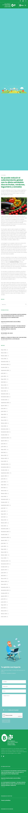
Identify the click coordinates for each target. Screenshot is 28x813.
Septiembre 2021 (5, 505)
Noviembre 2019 (5, 563)
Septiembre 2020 (5, 537)
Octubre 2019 (4, 566)
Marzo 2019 (3, 578)
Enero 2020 (3, 558)
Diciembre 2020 (4, 528)
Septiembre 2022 (5, 473)
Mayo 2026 (3, 349)
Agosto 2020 (4, 540)
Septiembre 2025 (5, 370)
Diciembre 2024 (4, 393)
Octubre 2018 (4, 593)
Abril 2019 (3, 575)
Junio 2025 (3, 376)
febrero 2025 (4, 388)
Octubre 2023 (4, 434)
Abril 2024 (3, 417)
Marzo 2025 (3, 385)
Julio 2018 (3, 599)
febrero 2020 (4, 555)
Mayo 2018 (3, 605)
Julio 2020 (3, 543)
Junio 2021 (3, 511)
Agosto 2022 (4, 476)
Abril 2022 (3, 487)
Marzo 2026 (3, 352)
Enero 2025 (3, 391)
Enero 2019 (3, 584)
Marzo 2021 (3, 520)
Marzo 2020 (3, 552)
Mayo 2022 (3, 484)
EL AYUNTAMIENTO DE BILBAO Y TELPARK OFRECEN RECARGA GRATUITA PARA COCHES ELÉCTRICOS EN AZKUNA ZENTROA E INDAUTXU (13, 327)
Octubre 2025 (4, 367)
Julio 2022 (3, 478)
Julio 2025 (3, 373)
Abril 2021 (3, 517)
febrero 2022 (4, 493)
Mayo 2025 (3, 379)
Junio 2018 (3, 602)
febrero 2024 (4, 423)
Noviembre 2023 (5, 432)
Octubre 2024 (4, 399)
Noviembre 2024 (5, 396)
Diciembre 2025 (4, 361)
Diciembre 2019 (4, 561)
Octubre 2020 (4, 534)
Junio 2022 (3, 481)
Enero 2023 (3, 461)
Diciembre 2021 (4, 499)
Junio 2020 (3, 546)
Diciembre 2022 (4, 464)
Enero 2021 (3, 525)
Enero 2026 (3, 358)
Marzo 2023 (3, 455)
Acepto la (11, 710)
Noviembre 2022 (5, 467)
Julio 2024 (3, 408)
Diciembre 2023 (4, 429)
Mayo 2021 (3, 514)
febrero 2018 (4, 613)
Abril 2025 (3, 382)
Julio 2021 (3, 508)
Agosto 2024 (4, 405)
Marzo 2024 (3, 420)
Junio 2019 (3, 572)
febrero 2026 (4, 355)
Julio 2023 (3, 443)
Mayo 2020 (3, 549)
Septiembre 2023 (5, 437)
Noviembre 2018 (5, 590)
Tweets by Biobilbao (5, 800)
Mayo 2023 (3, 449)
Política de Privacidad (13, 710)
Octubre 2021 (4, 502)
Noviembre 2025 (5, 364)
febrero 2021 (4, 522)
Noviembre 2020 (5, 531)
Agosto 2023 (4, 440)
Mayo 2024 (3, 414)
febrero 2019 (4, 581)
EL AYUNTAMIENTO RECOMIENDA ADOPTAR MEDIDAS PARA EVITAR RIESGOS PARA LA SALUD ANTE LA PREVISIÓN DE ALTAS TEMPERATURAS (13, 316)
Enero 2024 (3, 426)
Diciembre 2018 (4, 587)
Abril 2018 (3, 607)
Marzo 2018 (3, 610)
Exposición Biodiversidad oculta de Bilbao (11, 321)
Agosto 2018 (4, 596)
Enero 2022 (3, 496)
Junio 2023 (3, 446)
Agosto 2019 (4, 569)
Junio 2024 (3, 411)
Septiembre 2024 (5, 402)
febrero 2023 (4, 458)
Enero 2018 (3, 616)
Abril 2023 (3, 452)
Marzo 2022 (3, 490)
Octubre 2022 (4, 470)
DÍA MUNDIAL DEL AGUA (7, 333)
